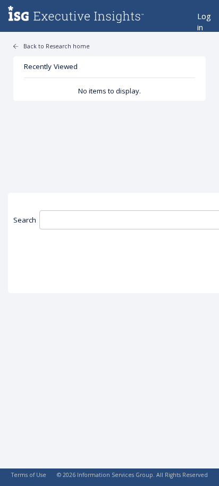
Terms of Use (28, 475)
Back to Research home (56, 46)
